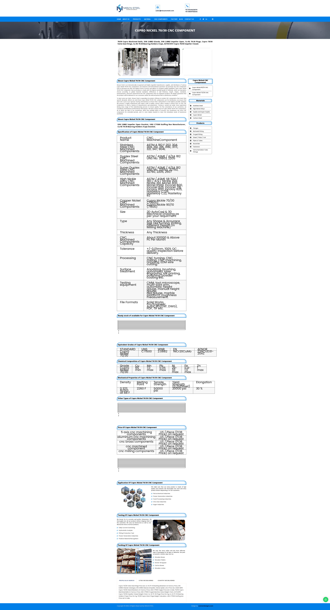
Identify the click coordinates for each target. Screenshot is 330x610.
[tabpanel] (151, 592)
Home (119, 19)
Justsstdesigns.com (205, 606)
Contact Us (189, 19)
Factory (174, 19)
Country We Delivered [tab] (166, 580)
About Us (126, 19)
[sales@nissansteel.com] (158, 7)
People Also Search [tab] (126, 580)
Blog (181, 19)
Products (137, 19)
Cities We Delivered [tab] (146, 580)
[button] (325, 599)
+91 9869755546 (191, 11)
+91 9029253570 (191, 10)
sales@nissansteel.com (165, 11)
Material (147, 19)
